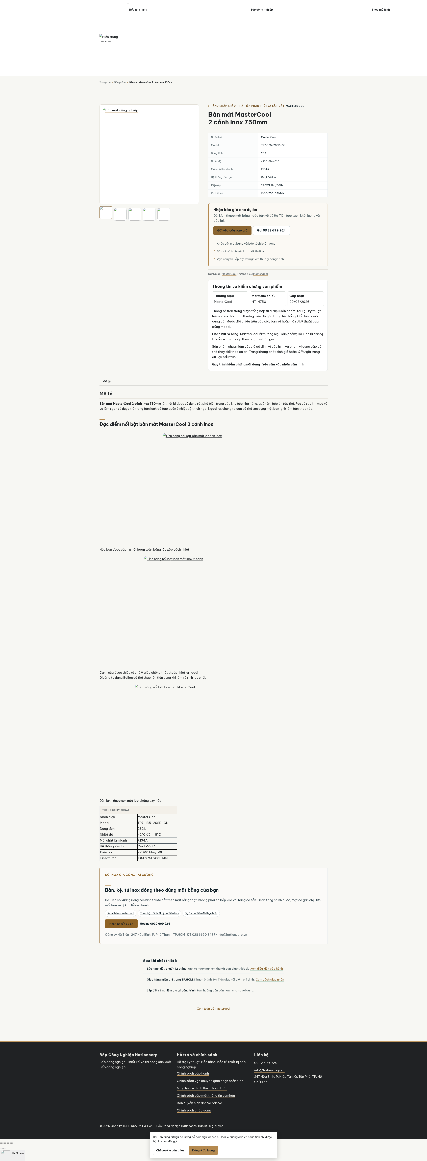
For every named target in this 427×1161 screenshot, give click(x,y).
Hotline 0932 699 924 (155, 923)
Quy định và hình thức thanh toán (202, 1088)
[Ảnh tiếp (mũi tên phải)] (4, 1148)
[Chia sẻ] (8, 1143)
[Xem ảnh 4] (149, 214)
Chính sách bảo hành (193, 1073)
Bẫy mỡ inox (241, 5)
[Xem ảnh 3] (134, 214)
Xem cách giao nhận (270, 979)
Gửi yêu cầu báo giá (232, 230)
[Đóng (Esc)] (11, 1143)
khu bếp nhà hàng (244, 404)
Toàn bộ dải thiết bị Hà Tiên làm (159, 913)
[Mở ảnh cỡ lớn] (149, 154)
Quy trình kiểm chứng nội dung (236, 364)
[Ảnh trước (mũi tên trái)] (1, 1148)
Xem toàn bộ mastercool (213, 1008)
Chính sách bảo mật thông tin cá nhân (206, 1096)
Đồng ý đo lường (203, 1150)
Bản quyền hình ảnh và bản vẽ (199, 1103)
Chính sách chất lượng (194, 1110)
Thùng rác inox (51, 17)
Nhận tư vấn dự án (121, 923)
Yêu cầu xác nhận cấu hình (283, 364)
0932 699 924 (265, 1063)
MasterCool (229, 273)
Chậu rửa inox (50, 11)
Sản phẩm (120, 82)
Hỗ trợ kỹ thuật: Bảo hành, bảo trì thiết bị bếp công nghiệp (211, 1064)
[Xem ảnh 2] (120, 214)
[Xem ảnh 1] (105, 212)
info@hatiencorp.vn (232, 935)
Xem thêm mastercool (120, 913)
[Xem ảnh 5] (163, 214)
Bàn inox (47, 5)
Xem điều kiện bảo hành (266, 968)
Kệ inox (238, 11)
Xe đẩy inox (241, 17)
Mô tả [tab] (107, 381)
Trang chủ (105, 82)
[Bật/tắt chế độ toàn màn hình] (4, 1143)
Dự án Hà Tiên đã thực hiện (201, 913)
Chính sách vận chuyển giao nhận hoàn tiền (210, 1081)
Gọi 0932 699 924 (271, 230)
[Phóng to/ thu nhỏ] (1, 1143)
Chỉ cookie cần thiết (170, 1150)
